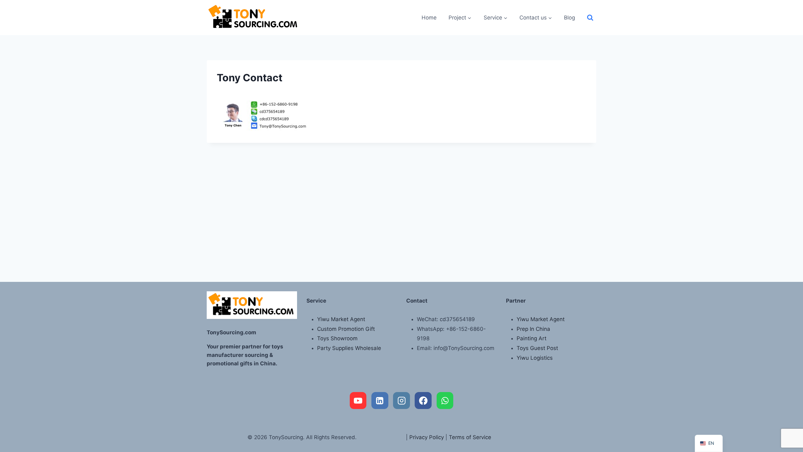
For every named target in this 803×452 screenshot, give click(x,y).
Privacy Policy (426, 437)
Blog (569, 17)
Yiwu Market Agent (341, 319)
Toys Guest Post (537, 348)
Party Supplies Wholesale (349, 348)
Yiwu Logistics (535, 358)
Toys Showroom (337, 338)
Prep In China (533, 329)
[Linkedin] (379, 400)
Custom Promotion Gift (346, 329)
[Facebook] (423, 400)
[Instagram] (401, 400)
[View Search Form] (590, 18)
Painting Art (531, 338)
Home (429, 17)
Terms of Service (470, 437)
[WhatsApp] (445, 400)
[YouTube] (358, 400)
